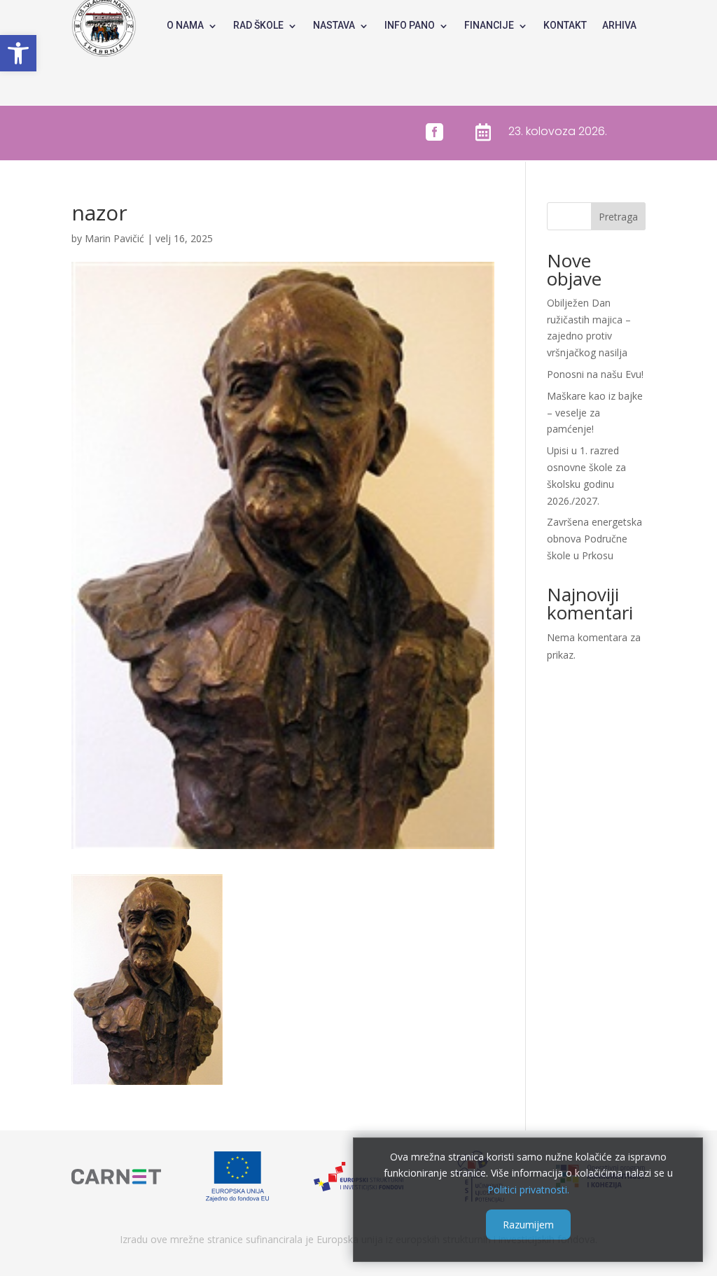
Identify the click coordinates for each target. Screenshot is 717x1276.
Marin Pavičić (114, 238)
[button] (18, 53)
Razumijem (528, 1224)
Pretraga (618, 216)
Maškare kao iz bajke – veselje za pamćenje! (595, 412)
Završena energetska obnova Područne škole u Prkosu (594, 538)
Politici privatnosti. (528, 1189)
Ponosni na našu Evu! (595, 374)
